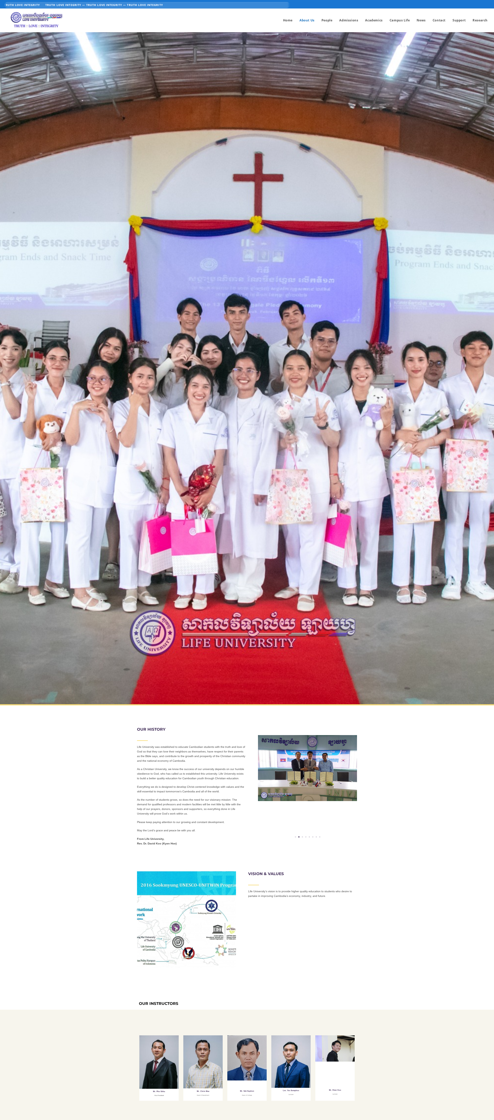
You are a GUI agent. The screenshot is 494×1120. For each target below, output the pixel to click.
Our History (151, 729)
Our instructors (158, 1003)
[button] (295, 836)
